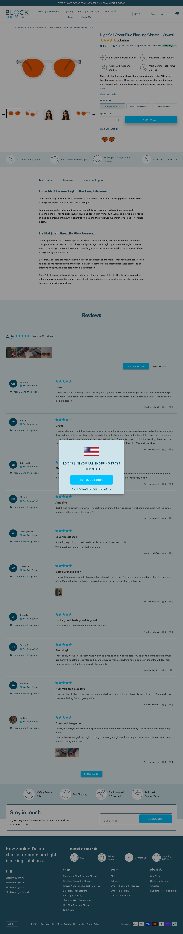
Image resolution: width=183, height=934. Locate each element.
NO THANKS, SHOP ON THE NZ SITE (91, 488)
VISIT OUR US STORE (91, 479)
